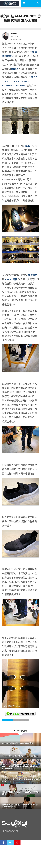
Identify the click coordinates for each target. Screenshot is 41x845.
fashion (25, 720)
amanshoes (17, 720)
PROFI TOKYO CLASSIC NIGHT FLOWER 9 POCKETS (20, 81)
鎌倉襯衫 (32, 275)
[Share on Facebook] (3, 842)
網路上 (14, 69)
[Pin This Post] (17, 842)
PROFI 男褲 (11, 279)
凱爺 (27, 146)
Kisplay (14, 33)
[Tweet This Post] (10, 842)
